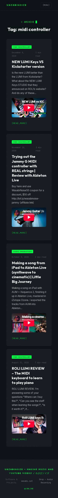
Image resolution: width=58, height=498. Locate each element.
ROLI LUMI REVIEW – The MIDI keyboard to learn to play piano (28, 375)
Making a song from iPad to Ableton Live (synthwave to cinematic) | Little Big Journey (29, 272)
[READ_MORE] (19, 123)
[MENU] (46, 5)
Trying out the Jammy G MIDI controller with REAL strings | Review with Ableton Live (29, 168)
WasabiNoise (16, 5)
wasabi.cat (27, 481)
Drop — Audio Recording (46, 481)
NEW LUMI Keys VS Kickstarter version (28, 64)
